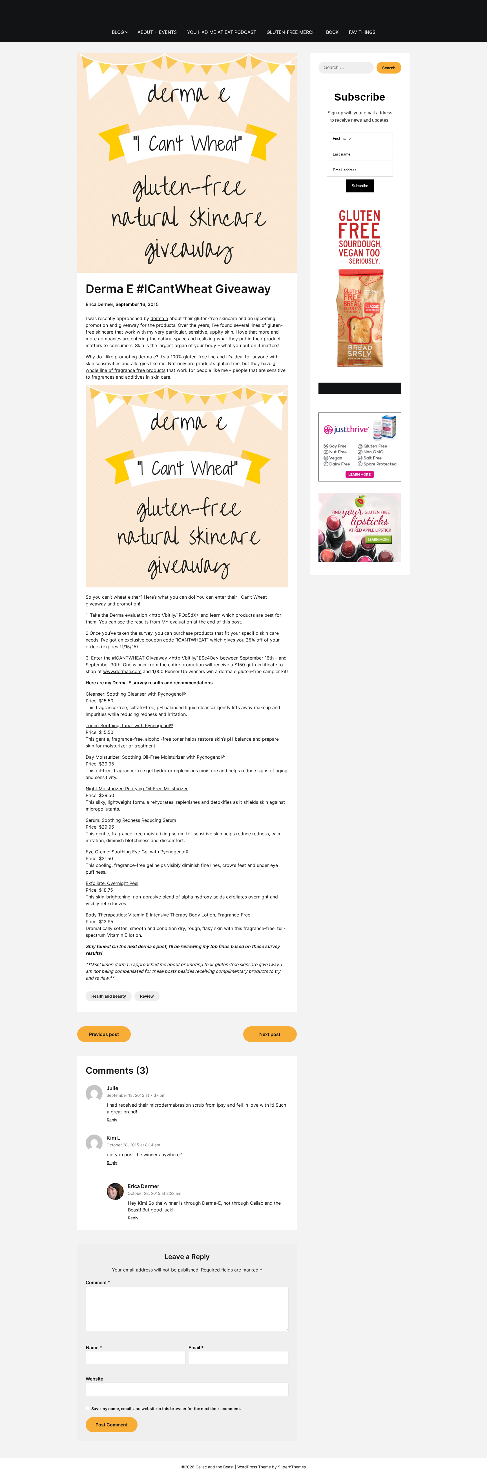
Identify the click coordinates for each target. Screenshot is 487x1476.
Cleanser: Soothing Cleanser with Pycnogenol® (136, 694)
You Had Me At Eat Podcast (221, 32)
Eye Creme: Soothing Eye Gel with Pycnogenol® (137, 851)
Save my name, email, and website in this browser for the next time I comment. (166, 1408)
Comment (98, 1282)
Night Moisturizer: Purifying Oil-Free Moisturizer (137, 788)
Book (332, 32)
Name (94, 1347)
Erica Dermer (143, 1186)
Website (94, 1379)
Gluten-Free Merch (291, 32)
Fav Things (362, 32)
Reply (112, 1119)
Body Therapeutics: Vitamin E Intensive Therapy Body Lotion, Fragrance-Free (168, 915)
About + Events (157, 32)
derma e (159, 318)
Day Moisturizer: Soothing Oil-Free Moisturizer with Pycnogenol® (155, 757)
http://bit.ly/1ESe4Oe (194, 658)
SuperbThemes (292, 1466)
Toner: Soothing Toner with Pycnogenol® (129, 725)
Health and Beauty (108, 996)
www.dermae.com (122, 671)
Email (196, 1347)
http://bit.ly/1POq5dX (174, 615)
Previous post (104, 1034)
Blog (118, 32)
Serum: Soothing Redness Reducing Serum (131, 820)
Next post (269, 1034)
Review (147, 996)
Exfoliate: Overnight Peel (112, 883)
